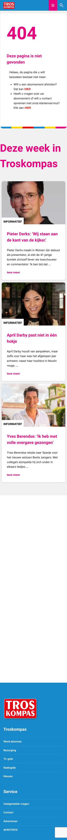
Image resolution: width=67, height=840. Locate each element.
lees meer (13, 272)
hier (27, 89)
